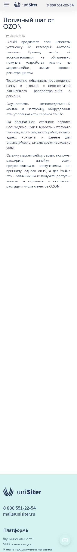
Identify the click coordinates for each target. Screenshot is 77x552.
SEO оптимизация (17, 544)
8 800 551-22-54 (60, 5)
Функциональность (18, 539)
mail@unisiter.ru (19, 514)
